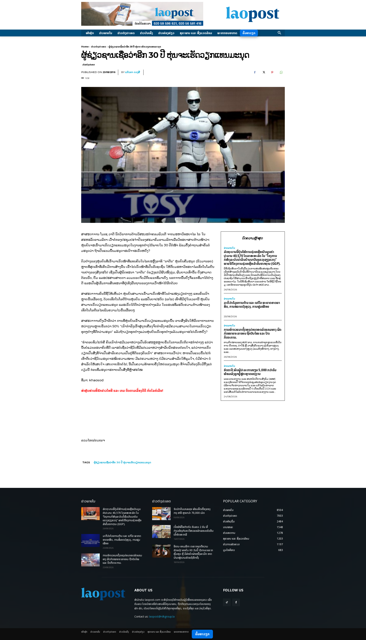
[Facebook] (254, 72)
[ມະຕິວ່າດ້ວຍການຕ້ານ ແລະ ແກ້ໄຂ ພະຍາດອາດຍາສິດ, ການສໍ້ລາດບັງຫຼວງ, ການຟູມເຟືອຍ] (90, 540)
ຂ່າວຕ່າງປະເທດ (98, 46)
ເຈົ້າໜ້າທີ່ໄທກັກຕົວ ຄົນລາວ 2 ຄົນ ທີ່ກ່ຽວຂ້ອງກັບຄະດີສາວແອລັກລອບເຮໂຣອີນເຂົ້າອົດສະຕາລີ (194, 530)
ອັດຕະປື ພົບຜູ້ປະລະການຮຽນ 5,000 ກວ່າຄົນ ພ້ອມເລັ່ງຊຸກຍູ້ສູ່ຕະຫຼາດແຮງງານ (250, 372)
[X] (263, 72)
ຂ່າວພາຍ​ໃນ (229, 248)
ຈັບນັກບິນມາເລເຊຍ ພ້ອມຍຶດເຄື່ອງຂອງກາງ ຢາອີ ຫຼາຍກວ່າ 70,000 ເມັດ (192, 511)
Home (85, 46)
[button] (279, 33)
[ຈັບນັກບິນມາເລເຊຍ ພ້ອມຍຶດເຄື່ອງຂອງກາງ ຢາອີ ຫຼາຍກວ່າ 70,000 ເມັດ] (161, 513)
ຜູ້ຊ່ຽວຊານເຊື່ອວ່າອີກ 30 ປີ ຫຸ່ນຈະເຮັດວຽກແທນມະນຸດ (122, 462)
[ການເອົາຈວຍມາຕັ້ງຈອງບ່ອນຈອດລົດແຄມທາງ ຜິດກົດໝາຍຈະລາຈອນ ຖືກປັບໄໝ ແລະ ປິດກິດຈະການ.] (90, 559)
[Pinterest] (272, 72)
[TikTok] (226, 602)
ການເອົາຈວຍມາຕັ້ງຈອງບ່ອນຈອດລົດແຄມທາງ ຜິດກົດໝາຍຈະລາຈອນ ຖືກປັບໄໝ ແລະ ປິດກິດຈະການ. (252, 333)
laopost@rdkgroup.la (162, 616)
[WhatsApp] (281, 72)
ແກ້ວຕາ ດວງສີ (132, 72)
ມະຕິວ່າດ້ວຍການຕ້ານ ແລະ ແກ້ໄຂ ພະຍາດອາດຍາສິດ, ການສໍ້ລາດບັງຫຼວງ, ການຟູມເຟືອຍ (252, 304)
